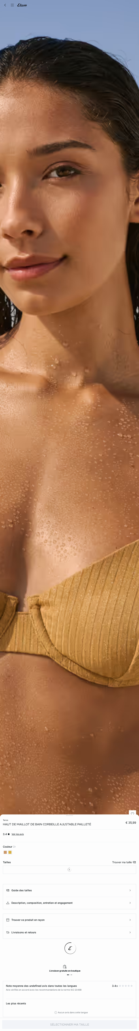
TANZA (5, 820)
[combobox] (69, 870)
